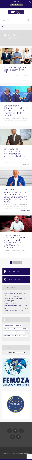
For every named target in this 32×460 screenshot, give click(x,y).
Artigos (19, 325)
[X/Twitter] (9, 430)
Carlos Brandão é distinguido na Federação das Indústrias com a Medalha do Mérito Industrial (16, 110)
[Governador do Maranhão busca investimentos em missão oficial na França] (16, 137)
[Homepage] (16, 13)
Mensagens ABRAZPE (10, 332)
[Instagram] (12, 436)
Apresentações (9, 325)
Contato (19, 454)
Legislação (17, 328)
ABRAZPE (9, 449)
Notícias (21, 332)
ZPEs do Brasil (26, 453)
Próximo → (18, 262)
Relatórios (16, 335)
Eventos (8, 328)
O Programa (9, 453)
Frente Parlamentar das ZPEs (18, 453)
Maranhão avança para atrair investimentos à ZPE (14, 69)
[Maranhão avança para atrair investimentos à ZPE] (16, 56)
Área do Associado (14, 271)
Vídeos (25, 335)
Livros (25, 328)
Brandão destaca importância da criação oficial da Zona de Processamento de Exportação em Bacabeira (14, 241)
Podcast (7, 335)
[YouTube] (18, 436)
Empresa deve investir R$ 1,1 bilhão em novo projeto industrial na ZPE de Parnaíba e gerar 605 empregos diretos (16, 295)
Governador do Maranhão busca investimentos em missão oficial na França (15, 152)
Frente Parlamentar (14, 279)
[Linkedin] (21, 430)
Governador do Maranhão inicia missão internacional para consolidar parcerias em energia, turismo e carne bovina (15, 195)
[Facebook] (15, 430)
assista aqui (15, 4)
